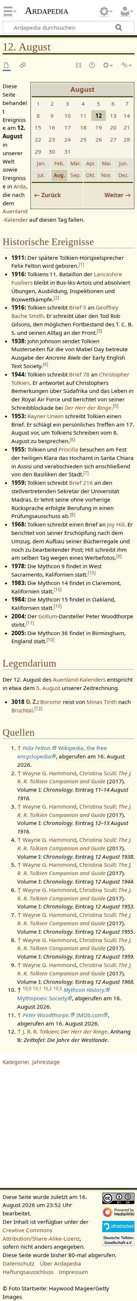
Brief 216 (81, 482)
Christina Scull (97, 773)
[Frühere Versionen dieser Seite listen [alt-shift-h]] (92, 65)
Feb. (59, 163)
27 (113, 139)
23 (52, 139)
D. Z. (31, 701)
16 (52, 127)
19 (98, 127)
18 (83, 127)
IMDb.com (89, 1015)
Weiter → (117, 195)
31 (67, 151)
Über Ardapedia (60, 1263)
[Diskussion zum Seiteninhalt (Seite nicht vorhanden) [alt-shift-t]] (23, 65)
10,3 (57, 988)
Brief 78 (79, 374)
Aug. (59, 175)
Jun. (123, 163)
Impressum (73, 1271)
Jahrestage (46, 1061)
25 (83, 139)
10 (67, 115)
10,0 (27, 988)
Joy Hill (116, 524)
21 (126, 127)
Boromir (50, 701)
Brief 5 (77, 307)
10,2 (47, 988)
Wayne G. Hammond (49, 773)
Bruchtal (22, 710)
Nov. (106, 175)
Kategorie (15, 1061)
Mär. (76, 163)
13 (113, 115)
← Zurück (47, 195)
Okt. (91, 175)
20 (113, 127)
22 (38, 139)
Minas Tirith (102, 701)
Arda (20, 186)
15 (38, 127)
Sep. (76, 175)
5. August (48, 687)
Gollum (47, 616)
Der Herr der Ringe (88, 407)
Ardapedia (46, 10)
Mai (106, 163)
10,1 (37, 988)
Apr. (90, 163)
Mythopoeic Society (42, 998)
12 (38, 708)
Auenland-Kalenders (79, 679)
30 (52, 151)
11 (83, 115)
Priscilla (68, 449)
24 (67, 139)
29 (38, 151)
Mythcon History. (84, 989)
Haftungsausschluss (28, 1271)
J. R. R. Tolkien (40, 1031)
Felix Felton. (37, 747)
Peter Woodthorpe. (46, 1015)
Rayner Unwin (45, 416)
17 (67, 127)
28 (126, 139)
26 (98, 139)
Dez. (123, 175)
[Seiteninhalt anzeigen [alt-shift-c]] (7, 65)
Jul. (41, 175)
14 (126, 115)
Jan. (41, 163)
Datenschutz (18, 1263)
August (83, 89)
